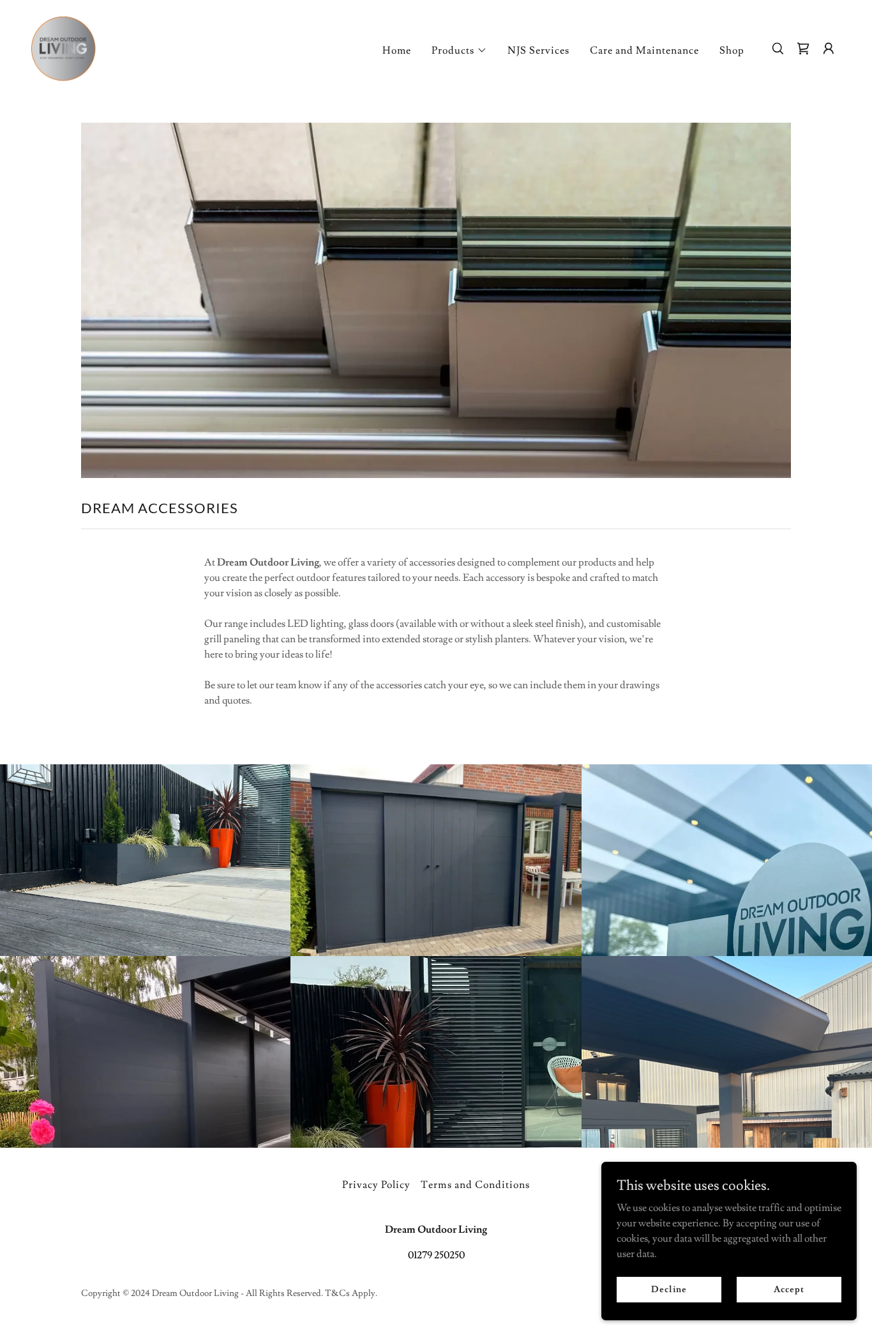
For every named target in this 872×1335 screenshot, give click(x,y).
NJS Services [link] (538, 50)
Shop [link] (731, 50)
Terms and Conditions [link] (475, 1184)
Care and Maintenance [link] (644, 50)
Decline (668, 1289)
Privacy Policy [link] (376, 1184)
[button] (459, 50)
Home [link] (396, 50)
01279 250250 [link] (436, 1255)
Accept (789, 1289)
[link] (63, 46)
